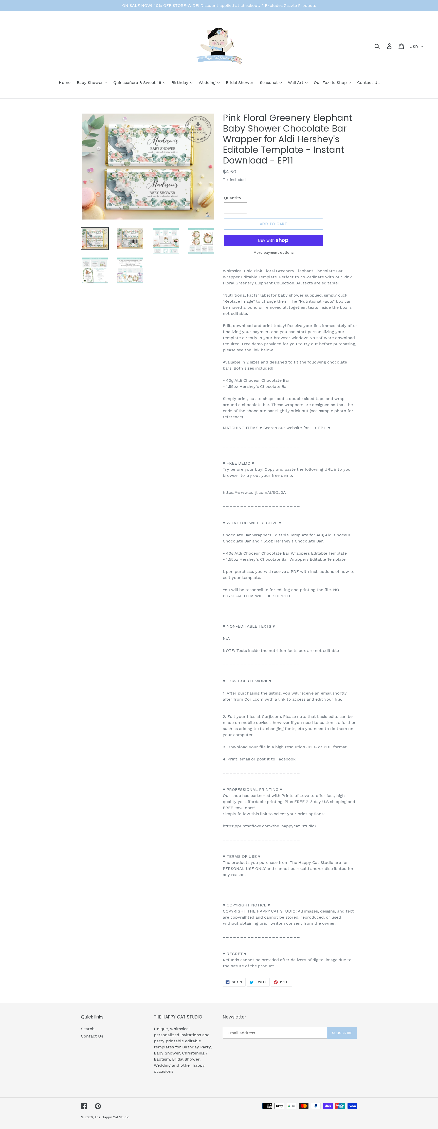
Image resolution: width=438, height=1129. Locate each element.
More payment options (273, 252)
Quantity (232, 197)
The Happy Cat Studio (112, 1117)
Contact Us (92, 1036)
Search (88, 1028)
